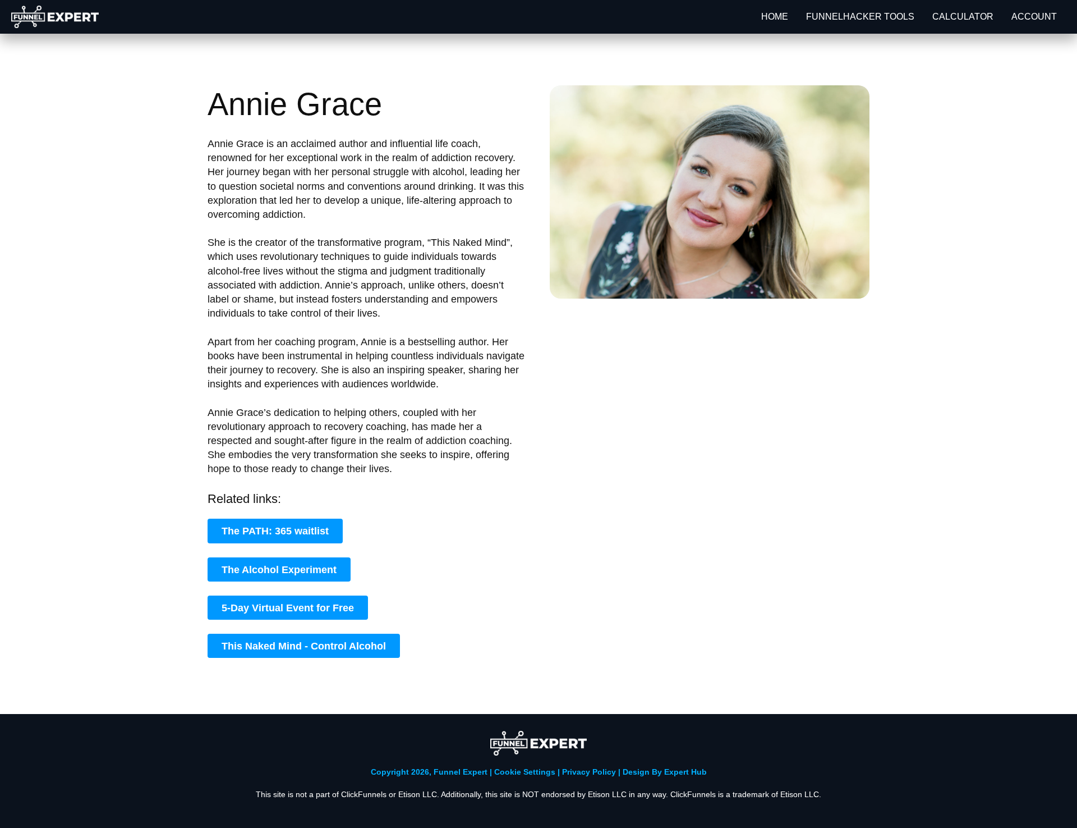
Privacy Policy (590, 771)
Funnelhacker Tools (860, 16)
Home (774, 16)
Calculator (962, 16)
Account (1034, 16)
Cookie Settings (524, 771)
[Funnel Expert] (55, 17)
